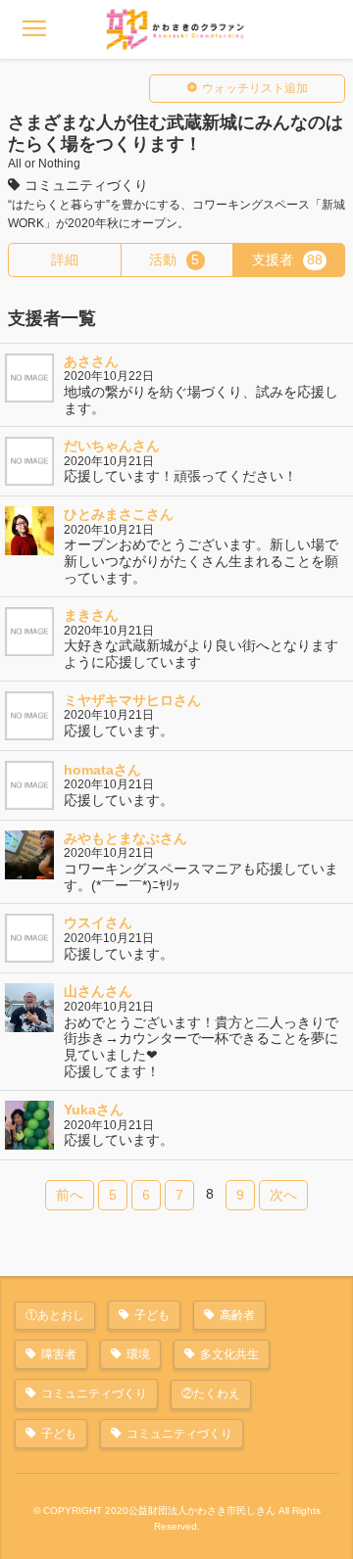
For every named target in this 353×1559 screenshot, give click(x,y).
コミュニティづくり (94, 1393)
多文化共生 (229, 1354)
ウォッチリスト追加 (255, 88)
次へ (283, 1195)
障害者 (58, 1354)
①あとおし (54, 1315)
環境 (138, 1354)
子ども (152, 1315)
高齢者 (237, 1315)
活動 (174, 259)
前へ (69, 1195)
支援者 (287, 259)
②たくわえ (210, 1393)
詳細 (64, 259)
